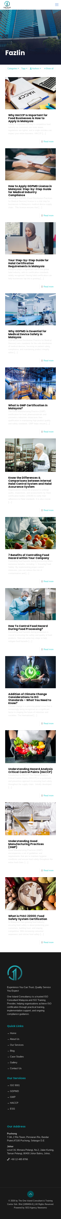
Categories (12, 68)
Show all (49, 68)
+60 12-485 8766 (18, 1159)
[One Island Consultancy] (7, 5)
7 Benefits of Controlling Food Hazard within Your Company (28, 556)
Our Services (16, 1044)
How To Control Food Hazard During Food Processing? (28, 627)
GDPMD (14, 1091)
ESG (12, 1108)
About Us (14, 1039)
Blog (12, 1050)
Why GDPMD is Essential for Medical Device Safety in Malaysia (27, 334)
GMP (12, 1097)
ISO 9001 (14, 1085)
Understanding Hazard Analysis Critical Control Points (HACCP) (30, 770)
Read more (48, 141)
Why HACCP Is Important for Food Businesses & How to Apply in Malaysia (28, 118)
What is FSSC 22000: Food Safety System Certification (27, 917)
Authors (35, 68)
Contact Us (15, 1068)
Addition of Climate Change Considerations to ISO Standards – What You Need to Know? (29, 698)
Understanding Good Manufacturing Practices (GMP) (26, 844)
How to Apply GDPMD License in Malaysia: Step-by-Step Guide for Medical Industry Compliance (30, 190)
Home (12, 1033)
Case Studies (16, 1056)
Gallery (13, 1062)
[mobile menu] (56, 4)
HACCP (13, 1102)
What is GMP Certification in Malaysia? (28, 406)
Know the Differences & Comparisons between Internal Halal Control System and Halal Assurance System (30, 482)
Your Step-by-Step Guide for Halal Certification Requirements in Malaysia (28, 263)
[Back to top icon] (30, 1194)
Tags (23, 68)
